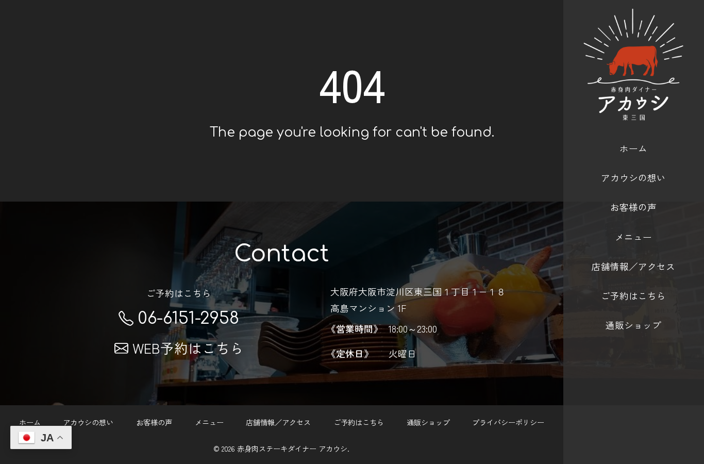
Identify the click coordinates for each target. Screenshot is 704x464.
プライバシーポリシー (508, 422)
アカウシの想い (633, 177)
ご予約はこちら (633, 295)
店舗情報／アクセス (633, 266)
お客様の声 (633, 206)
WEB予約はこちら (188, 348)
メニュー (633, 236)
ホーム (633, 148)
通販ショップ (633, 325)
